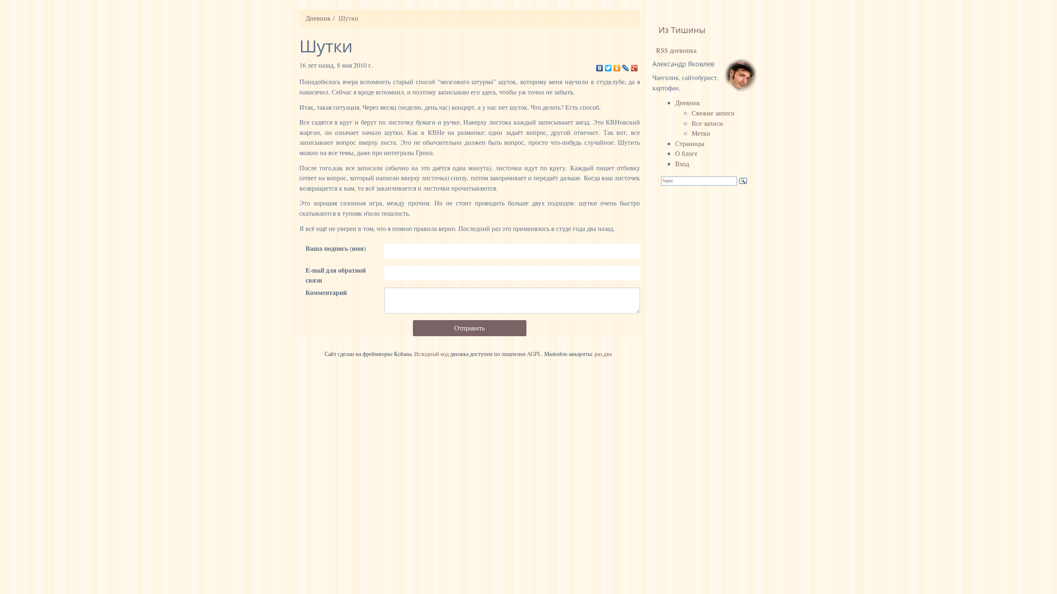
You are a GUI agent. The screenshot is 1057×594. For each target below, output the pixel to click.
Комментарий (326, 292)
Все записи (707, 123)
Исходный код (431, 354)
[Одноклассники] (617, 66)
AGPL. (535, 354)
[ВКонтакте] (599, 66)
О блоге (686, 153)
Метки (701, 133)
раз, (599, 354)
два (608, 354)
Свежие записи (713, 112)
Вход (682, 163)
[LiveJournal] (625, 66)
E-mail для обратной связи (336, 275)
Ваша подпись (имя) (336, 248)
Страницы (689, 143)
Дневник (318, 18)
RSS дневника (675, 50)
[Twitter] (608, 66)
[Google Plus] (634, 66)
